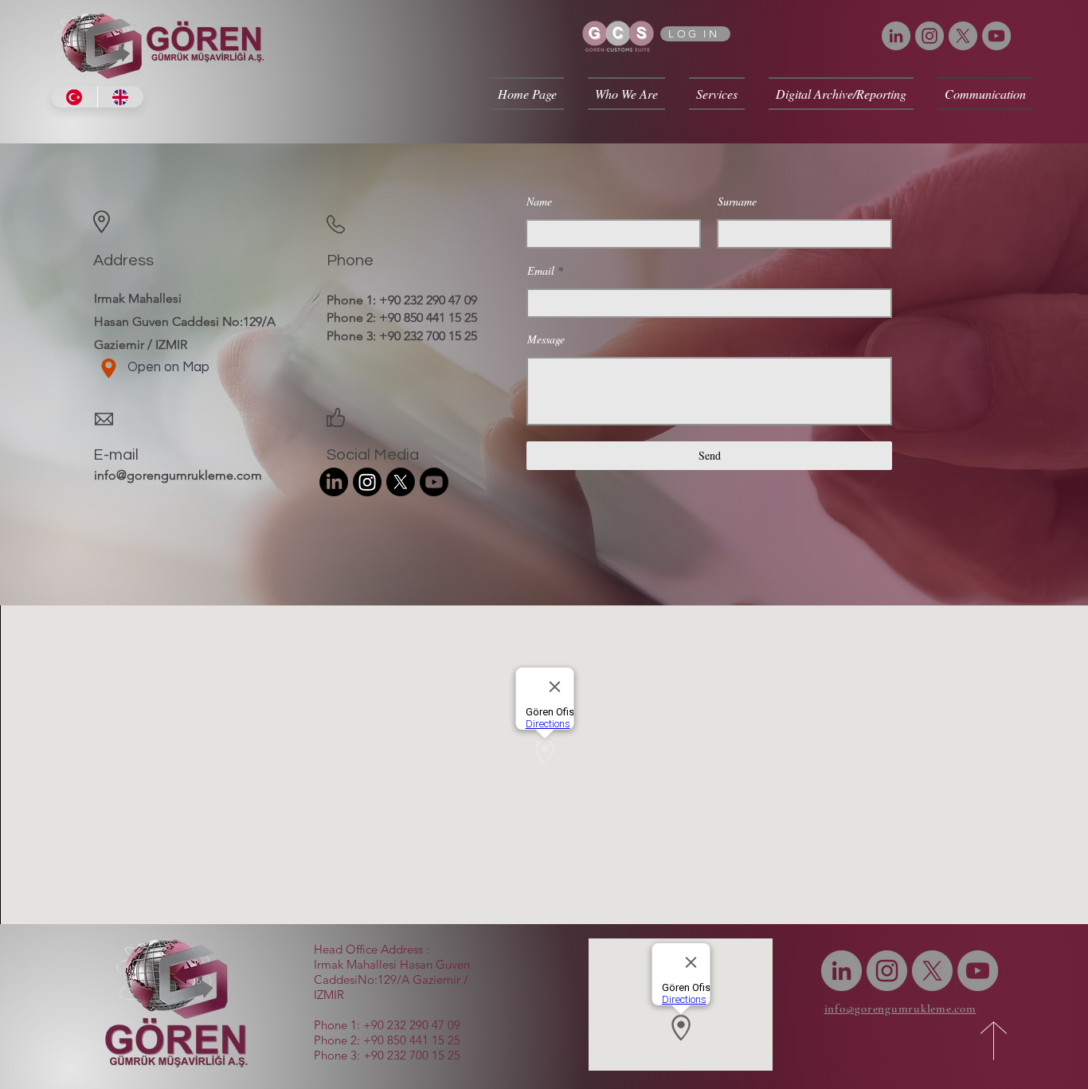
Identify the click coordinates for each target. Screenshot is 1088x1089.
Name (539, 201)
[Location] (108, 368)
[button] (626, 93)
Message (546, 339)
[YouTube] (996, 36)
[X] (963, 36)
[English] (120, 97)
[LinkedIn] (896, 36)
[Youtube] (434, 482)
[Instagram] (929, 36)
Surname (737, 201)
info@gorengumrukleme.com (178, 475)
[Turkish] (74, 97)
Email (540, 270)
